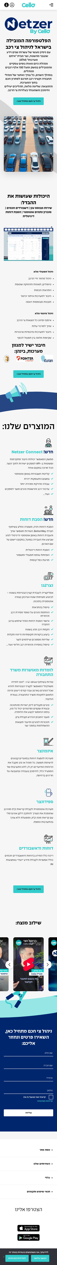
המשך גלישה (40, 1258)
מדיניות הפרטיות (45, 1101)
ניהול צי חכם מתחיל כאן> (28, 101)
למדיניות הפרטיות (17, 1258)
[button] (9, 965)
